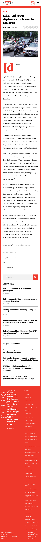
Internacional (29, 492)
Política (6, 12)
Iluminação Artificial (31, 489)
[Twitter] (27, 27)
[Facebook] (24, 27)
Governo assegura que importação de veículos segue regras (18, 351)
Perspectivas (29, 503)
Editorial (27, 442)
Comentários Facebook (23, 245)
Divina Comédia (29, 433)
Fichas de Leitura (30, 463)
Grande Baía (28, 470)
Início (30, 532)
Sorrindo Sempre (30, 519)
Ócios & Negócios (30, 529)
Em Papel (31, 538)
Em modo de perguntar (32, 446)
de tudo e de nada (30, 430)
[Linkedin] (30, 27)
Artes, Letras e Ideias (31, 407)
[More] (36, 27)
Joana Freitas (6, 27)
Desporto (28, 426)
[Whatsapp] (33, 27)
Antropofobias (29, 401)
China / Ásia (28, 420)
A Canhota (28, 394)
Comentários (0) (8, 245)
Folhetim (27, 466)
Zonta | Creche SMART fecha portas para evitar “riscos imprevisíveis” (19, 311)
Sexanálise (28, 513)
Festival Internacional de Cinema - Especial (32, 459)
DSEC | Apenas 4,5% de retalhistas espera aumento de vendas (20, 300)
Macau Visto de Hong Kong (31, 496)
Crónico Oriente (30, 423)
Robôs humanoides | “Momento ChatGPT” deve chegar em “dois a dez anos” (20, 332)
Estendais (28, 452)
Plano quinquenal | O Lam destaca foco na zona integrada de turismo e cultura (20, 321)
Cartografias (29, 413)
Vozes (35, 525)
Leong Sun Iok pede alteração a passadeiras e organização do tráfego (18, 377)
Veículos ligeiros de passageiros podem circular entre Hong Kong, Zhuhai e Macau (20, 359)
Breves (27, 410)
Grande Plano (29, 473)
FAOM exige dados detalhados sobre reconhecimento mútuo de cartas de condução (18, 368)
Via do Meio (28, 525)
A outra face (29, 404)
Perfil (34, 500)
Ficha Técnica (33, 534)
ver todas (10, 428)
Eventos (35, 452)
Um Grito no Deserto (31, 522)
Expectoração (29, 455)
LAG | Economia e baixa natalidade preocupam (17, 289)
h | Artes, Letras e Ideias (30, 485)
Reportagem (28, 509)
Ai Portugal (28, 397)
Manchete (28, 500)
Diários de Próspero (31, 436)
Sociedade (28, 516)
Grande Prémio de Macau (30, 477)
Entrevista (28, 449)
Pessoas (27, 506)
